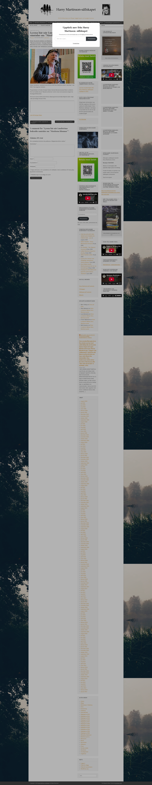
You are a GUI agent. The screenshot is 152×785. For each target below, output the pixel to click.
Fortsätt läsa (76, 43)
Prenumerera (91, 38)
